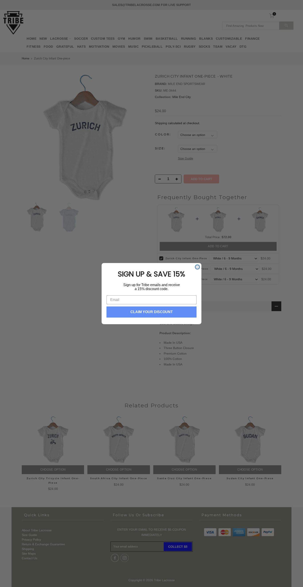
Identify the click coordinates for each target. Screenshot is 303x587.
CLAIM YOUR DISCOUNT (151, 312)
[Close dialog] (197, 267)
